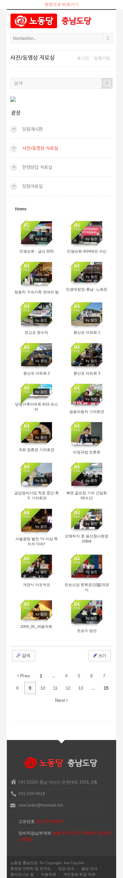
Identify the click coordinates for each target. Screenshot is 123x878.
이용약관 (48, 874)
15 (106, 688)
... (53, 675)
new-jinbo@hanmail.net (40, 805)
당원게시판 (32, 129)
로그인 (83, 58)
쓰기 (102, 655)
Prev (24, 675)
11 (55, 688)
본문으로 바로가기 (62, 4)
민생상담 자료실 (37, 167)
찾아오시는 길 (22, 874)
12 (68, 688)
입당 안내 (66, 868)
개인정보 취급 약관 (79, 874)
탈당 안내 (89, 868)
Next (60, 700)
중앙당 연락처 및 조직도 (30, 868)
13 (80, 688)
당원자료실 (32, 186)
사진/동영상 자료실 (40, 148)
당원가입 (102, 58)
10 (42, 688)
